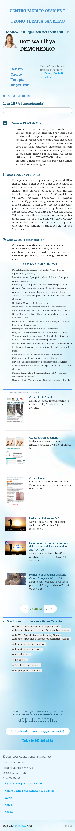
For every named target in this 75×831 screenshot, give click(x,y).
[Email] (23, 96)
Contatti (58, 73)
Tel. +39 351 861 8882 (37, 741)
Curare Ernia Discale (41, 397)
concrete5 (21, 825)
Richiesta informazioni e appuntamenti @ (37, 731)
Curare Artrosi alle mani (43, 437)
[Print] (19, 96)
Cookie (48, 76)
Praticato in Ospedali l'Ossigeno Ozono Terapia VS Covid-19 (47, 576)
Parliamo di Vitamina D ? (44, 518)
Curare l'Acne (37, 478)
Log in (68, 825)
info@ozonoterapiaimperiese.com (23, 783)
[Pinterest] (14, 96)
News (47, 73)
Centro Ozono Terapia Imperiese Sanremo (29, 790)
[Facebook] (4, 96)
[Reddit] (28, 96)
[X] (9, 96)
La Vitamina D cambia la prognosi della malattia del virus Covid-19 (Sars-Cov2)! (49, 546)
